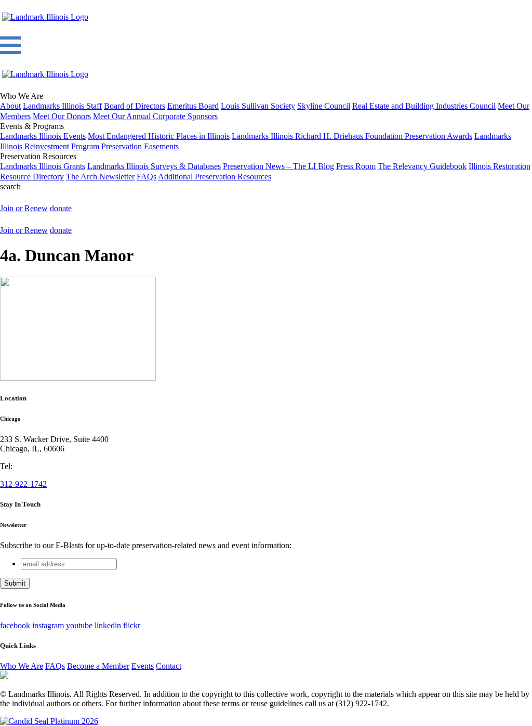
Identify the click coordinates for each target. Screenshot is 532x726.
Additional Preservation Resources (214, 176)
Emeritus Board (193, 105)
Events (142, 666)
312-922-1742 (23, 483)
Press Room (356, 166)
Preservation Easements (140, 146)
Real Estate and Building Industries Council (424, 105)
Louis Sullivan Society (258, 105)
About (10, 105)
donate (61, 208)
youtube (79, 625)
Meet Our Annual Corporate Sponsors (155, 116)
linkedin (108, 625)
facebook (15, 625)
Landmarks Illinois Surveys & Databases (154, 166)
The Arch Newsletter (100, 176)
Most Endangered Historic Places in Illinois (159, 136)
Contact (168, 666)
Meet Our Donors (62, 116)
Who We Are (21, 666)
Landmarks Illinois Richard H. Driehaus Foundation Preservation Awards (352, 136)
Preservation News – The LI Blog (278, 166)
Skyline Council (323, 105)
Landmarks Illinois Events (43, 136)
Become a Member (98, 666)
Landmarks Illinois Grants (42, 166)
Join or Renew (24, 208)
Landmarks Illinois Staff (62, 105)
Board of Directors (134, 105)
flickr (131, 625)
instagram (48, 625)
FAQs (146, 176)
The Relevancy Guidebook (422, 166)
